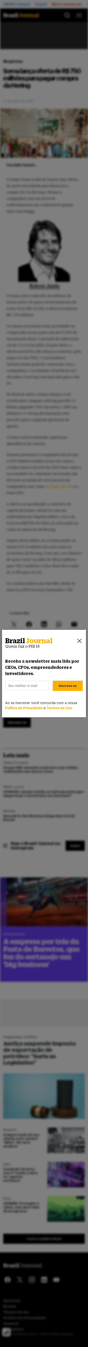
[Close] (79, 641)
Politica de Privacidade (24, 708)
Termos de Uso (59, 708)
